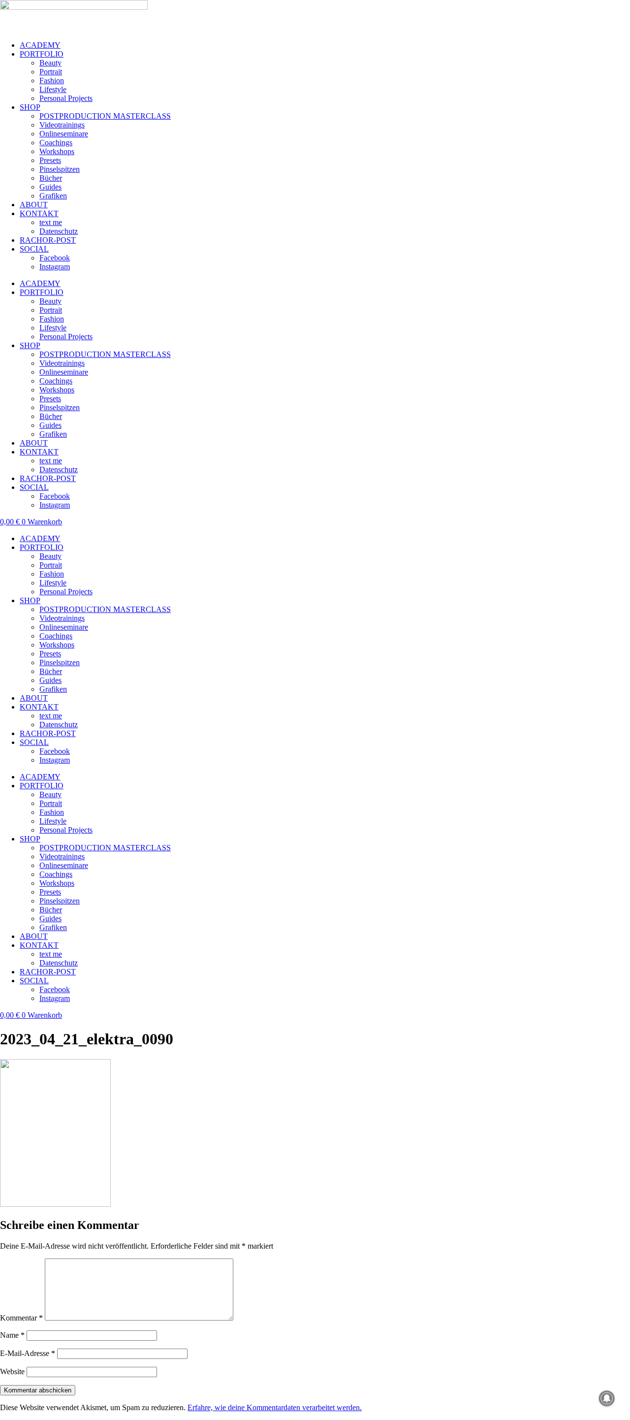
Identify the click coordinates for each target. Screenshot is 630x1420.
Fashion (51, 80)
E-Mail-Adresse (27, 1353)
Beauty (50, 63)
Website (12, 1371)
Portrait (50, 71)
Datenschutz (58, 231)
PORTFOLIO (41, 54)
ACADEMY (40, 45)
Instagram (54, 266)
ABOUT (34, 204)
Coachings (55, 142)
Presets (50, 160)
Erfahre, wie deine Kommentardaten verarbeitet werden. (275, 1407)
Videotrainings (62, 125)
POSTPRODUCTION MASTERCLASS (105, 116)
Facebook (54, 258)
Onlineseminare (63, 133)
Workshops (56, 151)
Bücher (50, 178)
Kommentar (21, 1318)
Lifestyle (52, 89)
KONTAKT (39, 213)
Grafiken (53, 196)
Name (12, 1335)
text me (50, 222)
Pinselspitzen (59, 169)
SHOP (30, 107)
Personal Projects (66, 98)
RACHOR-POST (48, 240)
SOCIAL (34, 249)
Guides (50, 187)
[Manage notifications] (607, 1398)
